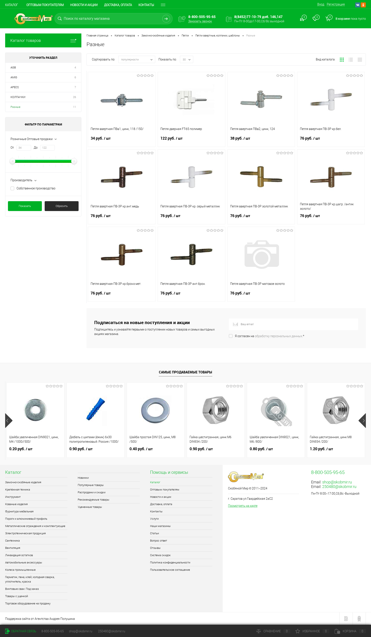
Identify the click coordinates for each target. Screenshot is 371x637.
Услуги (154, 518)
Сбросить (62, 206)
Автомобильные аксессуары (23, 562)
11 (74, 107)
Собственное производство (36, 188)
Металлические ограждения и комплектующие (35, 526)
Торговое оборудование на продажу (27, 603)
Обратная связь (23, 631)
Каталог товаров (25, 40)
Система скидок (160, 555)
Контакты (146, 5)
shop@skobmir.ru (337, 482)
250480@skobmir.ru (339, 486)
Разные (15, 107)
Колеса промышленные (20, 569)
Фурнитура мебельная (19, 511)
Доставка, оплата (118, 5)
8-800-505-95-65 (52, 631)
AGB (13, 67)
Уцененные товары (90, 507)
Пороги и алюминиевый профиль (26, 518)
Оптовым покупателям (45, 5)
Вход (320, 4)
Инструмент (13, 496)
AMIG (14, 77)
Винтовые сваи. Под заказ (22, 588)
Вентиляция (12, 547)
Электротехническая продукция (25, 533)
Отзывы (155, 547)
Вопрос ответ (158, 540)
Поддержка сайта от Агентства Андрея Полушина (40, 618)
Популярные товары (91, 485)
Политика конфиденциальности (170, 562)
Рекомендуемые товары (93, 499)
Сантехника (12, 540)
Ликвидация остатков (19, 555)
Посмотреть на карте (242, 505)
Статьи (154, 533)
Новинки (83, 477)
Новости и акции (84, 5)
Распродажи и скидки (91, 492)
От (12, 147)
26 (74, 97)
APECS (15, 87)
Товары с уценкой (16, 596)
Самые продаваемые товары (185, 372)
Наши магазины (160, 526)
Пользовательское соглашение (170, 569)
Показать (25, 206)
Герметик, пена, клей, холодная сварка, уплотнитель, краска (30, 579)
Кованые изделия (16, 504)
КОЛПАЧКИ (18, 97)
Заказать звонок (200, 21)
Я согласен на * (269, 336)
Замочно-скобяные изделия (23, 482)
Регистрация (336, 4)
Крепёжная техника (17, 489)
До (36, 147)
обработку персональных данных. (279, 336)
